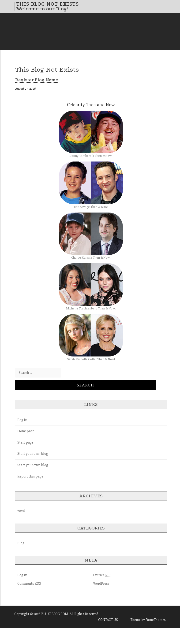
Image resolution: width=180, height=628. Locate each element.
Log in (22, 420)
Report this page (30, 476)
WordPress (101, 583)
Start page (25, 442)
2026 (21, 511)
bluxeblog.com (54, 614)
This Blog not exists (47, 4)
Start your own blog (32, 453)
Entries (102, 575)
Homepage (25, 431)
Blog (20, 543)
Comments (29, 583)
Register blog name (36, 79)
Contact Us (108, 620)
